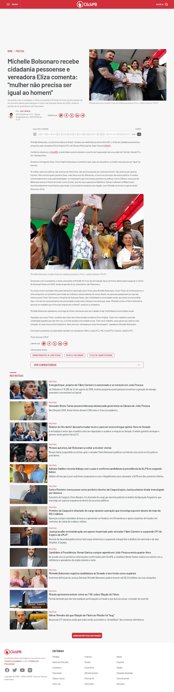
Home (10, 51)
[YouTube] (22, 670)
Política (20, 51)
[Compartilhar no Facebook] (66, 115)
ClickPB (54, 152)
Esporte (120, 662)
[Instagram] (30, 670)
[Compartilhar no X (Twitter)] (72, 115)
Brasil (119, 656)
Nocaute (121, 683)
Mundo (88, 662)
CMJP (107, 145)
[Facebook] (7, 670)
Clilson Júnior (58, 678)
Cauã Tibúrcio (25, 111)
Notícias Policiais (60, 662)
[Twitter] (14, 670)
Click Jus (56, 683)
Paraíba (55, 656)
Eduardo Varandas (125, 673)
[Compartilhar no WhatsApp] (61, 115)
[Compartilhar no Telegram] (82, 115)
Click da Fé (89, 678)
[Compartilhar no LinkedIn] (77, 115)
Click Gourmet (123, 678)
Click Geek (89, 683)
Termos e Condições (13, 661)
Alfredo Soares (91, 673)
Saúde (119, 667)
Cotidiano (56, 667)
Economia (89, 667)
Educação (57, 673)
